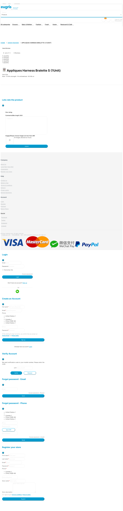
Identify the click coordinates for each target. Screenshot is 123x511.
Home (55, 24)
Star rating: (8, 112)
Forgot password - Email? (36, 437)
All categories (5, 24)
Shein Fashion (13, 43)
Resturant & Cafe (66, 24)
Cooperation (4, 169)
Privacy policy (5, 190)
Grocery (15, 24)
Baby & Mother (27, 24)
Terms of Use (5, 335)
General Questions (6, 192)
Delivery (3, 187)
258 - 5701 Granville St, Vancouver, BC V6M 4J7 (33, 235)
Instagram (4, 223)
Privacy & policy (27, 494)
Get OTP (8, 430)
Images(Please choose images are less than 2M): (20, 136)
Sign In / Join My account (118, 20)
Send (23, 396)
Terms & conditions (6, 185)
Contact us (4, 180)
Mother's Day (4, 183)
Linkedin (3, 226)
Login (2, 201)
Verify (16, 373)
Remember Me (8, 270)
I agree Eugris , (17, 494)
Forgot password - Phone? (36, 393)
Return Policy (5, 209)
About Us (3, 164)
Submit (27, 146)
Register (3, 204)
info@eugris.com (6, 235)
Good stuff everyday (15, 8)
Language (17, 3)
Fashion (38, 24)
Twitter (3, 220)
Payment (3, 206)
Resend (30, 373)
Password (5, 266)
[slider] (5, 51)
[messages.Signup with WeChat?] (17, 291)
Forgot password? (27, 274)
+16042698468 (15, 235)
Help (9, 3)
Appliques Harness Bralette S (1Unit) (36, 43)
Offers (4, 3)
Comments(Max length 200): (14, 115)
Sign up (25, 283)
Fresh (47, 24)
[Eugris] (6, 8)
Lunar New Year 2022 (7, 166)
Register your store (6, 171)
